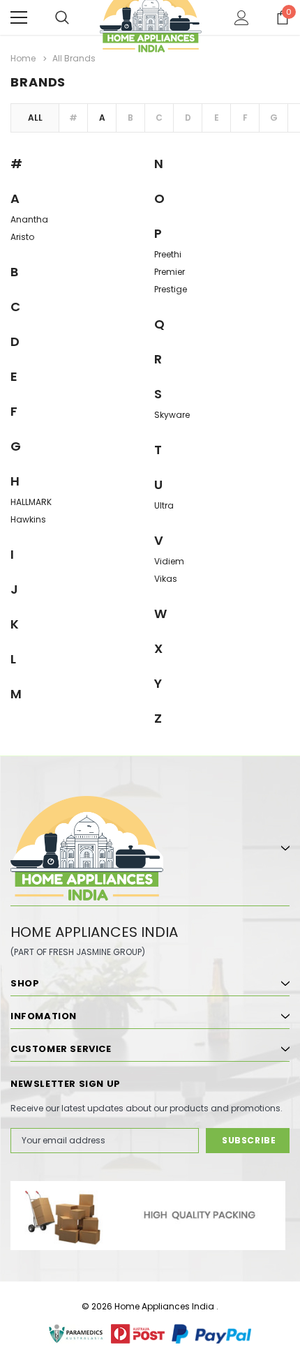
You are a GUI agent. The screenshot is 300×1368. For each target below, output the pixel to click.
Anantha (29, 219)
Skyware (172, 415)
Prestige (170, 289)
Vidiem (169, 561)
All (35, 117)
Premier (169, 272)
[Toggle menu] (18, 17)
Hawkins (28, 519)
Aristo (22, 237)
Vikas (165, 579)
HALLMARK (31, 502)
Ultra (164, 505)
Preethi (167, 254)
